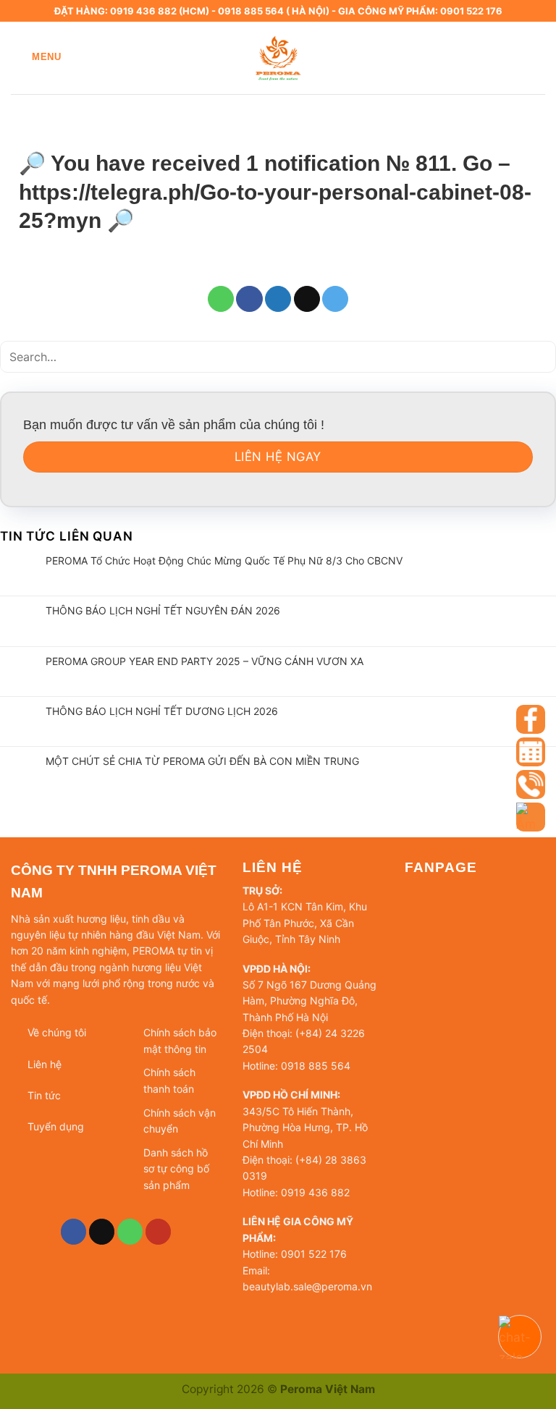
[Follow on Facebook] (74, 1232)
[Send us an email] (102, 1232)
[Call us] (130, 1232)
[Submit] (540, 357)
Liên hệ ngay (278, 456)
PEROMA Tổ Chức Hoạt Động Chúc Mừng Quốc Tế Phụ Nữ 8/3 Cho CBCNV (224, 560)
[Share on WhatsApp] (221, 299)
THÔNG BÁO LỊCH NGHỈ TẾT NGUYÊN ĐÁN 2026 (163, 610)
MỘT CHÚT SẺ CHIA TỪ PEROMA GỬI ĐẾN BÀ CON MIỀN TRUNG (202, 761)
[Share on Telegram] (335, 299)
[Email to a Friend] (307, 299)
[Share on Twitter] (278, 299)
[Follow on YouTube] (159, 1232)
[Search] (539, 57)
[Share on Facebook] (249, 299)
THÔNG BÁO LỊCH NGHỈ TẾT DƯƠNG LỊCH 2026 (162, 711)
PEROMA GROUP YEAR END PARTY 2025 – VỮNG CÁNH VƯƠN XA (204, 661)
